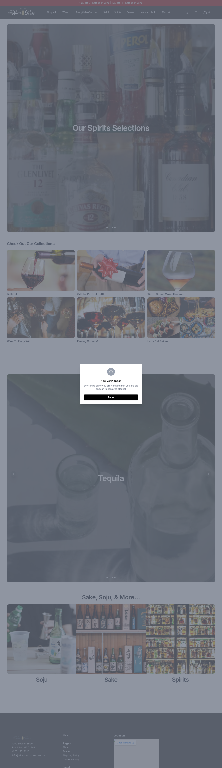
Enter (111, 397)
